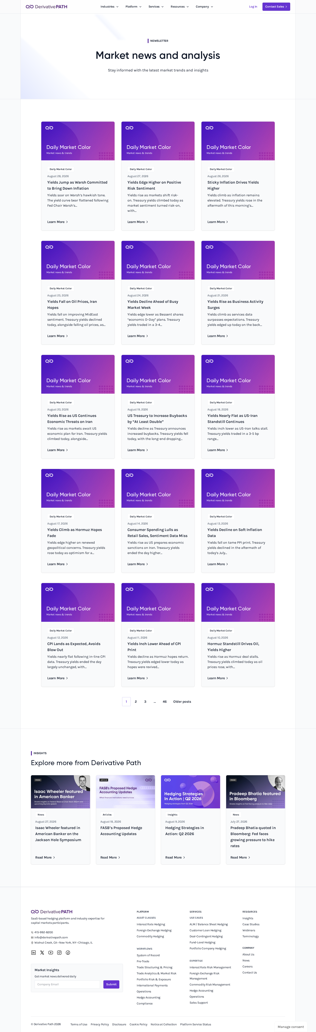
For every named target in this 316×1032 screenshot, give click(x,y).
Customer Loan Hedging (205, 930)
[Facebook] (68, 952)
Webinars (248, 930)
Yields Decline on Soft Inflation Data (234, 532)
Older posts (182, 701)
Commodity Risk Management (210, 984)
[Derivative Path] (46, 7)
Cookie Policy (138, 1024)
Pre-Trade (143, 961)
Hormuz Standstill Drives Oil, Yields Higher (233, 646)
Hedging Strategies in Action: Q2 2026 (184, 830)
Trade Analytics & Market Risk (156, 973)
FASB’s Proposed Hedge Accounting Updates (121, 830)
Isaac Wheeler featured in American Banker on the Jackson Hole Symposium (58, 833)
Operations (144, 991)
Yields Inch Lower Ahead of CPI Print (154, 646)
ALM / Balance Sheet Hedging (209, 924)
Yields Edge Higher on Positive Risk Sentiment (154, 185)
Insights (247, 918)
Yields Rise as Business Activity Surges (235, 304)
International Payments (152, 985)
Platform (131, 6)
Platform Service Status (195, 1024)
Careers (247, 966)
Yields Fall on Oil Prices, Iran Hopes (72, 304)
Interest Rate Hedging (151, 924)
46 (165, 701)
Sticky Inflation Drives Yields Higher (233, 185)
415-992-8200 (43, 932)
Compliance (145, 1003)
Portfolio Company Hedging (208, 948)
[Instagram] (59, 952)
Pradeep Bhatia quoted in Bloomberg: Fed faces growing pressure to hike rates (253, 836)
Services (154, 6)
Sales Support (199, 1002)
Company (248, 947)
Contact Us (249, 972)
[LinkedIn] (33, 952)
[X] (42, 952)
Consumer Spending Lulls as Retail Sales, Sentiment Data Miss (157, 532)
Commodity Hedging (150, 936)
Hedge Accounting (149, 997)
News (246, 960)
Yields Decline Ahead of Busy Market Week (152, 304)
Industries (107, 6)
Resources (177, 6)
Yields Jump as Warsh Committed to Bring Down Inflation (77, 185)
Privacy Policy (100, 1024)
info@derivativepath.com (51, 937)
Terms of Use (79, 1024)
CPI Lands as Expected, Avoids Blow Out (73, 646)
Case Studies (250, 924)
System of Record (148, 955)
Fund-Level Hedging (203, 942)
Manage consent (291, 1027)
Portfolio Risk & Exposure (154, 979)
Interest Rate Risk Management (210, 967)
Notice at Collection (164, 1024)
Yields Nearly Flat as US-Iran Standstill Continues (232, 418)
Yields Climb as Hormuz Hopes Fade (74, 532)
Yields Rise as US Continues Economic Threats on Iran (71, 418)
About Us (248, 954)
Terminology (250, 936)
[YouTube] (50, 952)
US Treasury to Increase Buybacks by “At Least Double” (157, 418)
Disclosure (119, 1024)
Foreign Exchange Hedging (154, 930)
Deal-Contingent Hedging (206, 936)
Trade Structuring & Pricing (155, 967)
